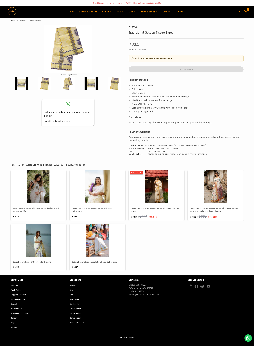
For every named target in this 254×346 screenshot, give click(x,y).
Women (23, 20)
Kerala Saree (35, 20)
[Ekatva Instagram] (190, 286)
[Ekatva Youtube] (208, 286)
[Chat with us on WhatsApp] (248, 338)
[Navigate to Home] (12, 14)
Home (13, 20)
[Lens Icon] (239, 12)
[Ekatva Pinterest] (202, 286)
